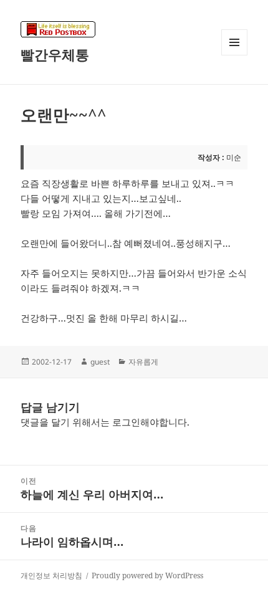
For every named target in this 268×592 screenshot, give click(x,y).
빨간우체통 (55, 54)
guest (100, 361)
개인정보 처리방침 (51, 575)
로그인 (126, 422)
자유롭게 (143, 361)
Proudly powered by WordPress (147, 575)
